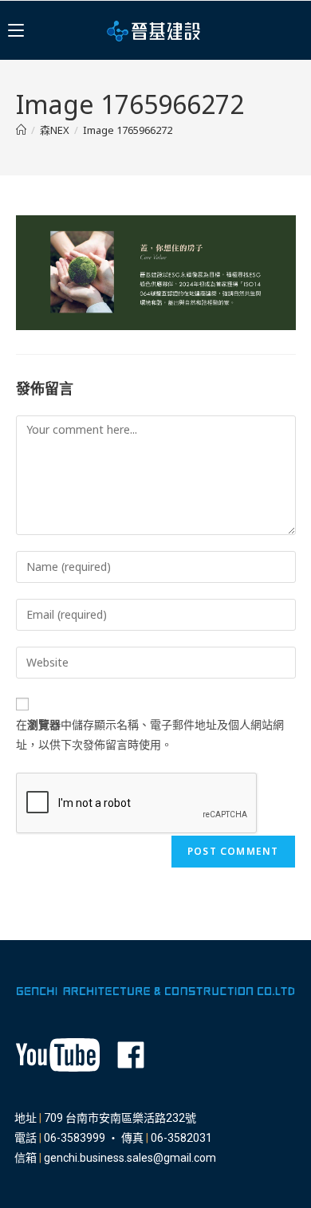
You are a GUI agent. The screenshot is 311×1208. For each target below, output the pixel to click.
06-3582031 (181, 1137)
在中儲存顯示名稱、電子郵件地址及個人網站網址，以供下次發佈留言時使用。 (150, 734)
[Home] (21, 130)
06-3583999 (74, 1137)
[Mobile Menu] (16, 30)
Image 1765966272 (127, 130)
